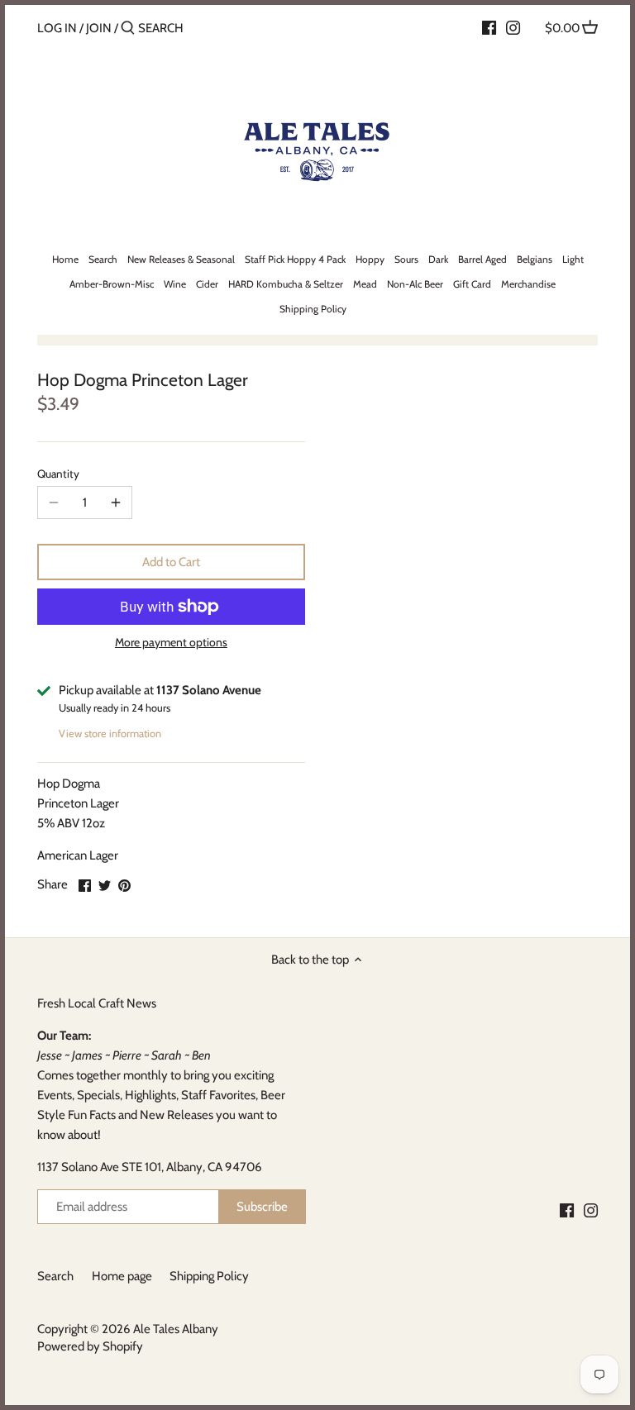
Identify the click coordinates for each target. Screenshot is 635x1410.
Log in (57, 28)
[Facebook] (489, 27)
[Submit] (128, 28)
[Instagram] (513, 27)
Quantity (58, 473)
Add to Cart (171, 562)
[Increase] (115, 502)
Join (99, 28)
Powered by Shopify (90, 1346)
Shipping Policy (209, 1276)
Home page (122, 1276)
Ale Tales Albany (175, 1329)
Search (55, 1276)
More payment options (171, 642)
